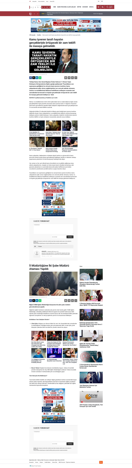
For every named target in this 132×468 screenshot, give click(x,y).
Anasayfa (33, 35)
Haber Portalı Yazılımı (36, 465)
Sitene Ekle (52, 1)
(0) (48, 256)
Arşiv (47, 1)
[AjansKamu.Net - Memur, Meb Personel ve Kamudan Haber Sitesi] (40, 6)
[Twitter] (33, 77)
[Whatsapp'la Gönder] (40, 77)
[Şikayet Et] (71, 256)
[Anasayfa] (30, 1)
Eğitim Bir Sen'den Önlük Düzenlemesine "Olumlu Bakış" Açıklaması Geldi (64, 13)
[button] (69, 77)
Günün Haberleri (41, 1)
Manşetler (34, 1)
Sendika (39, 35)
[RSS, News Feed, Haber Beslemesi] (101, 462)
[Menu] (98, 7)
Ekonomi (85, 7)
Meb (54, 7)
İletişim (41, 462)
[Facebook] (30, 77)
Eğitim (79, 7)
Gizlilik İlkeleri (47, 462)
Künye (36, 462)
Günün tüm (98, 13)
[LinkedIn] (36, 77)
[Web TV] (98, 1)
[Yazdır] (65, 77)
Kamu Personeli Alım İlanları (66, 7)
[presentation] (34, 14)
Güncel (91, 7)
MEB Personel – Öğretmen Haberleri (67, 462)
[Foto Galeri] (102, 1)
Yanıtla (44, 256)
